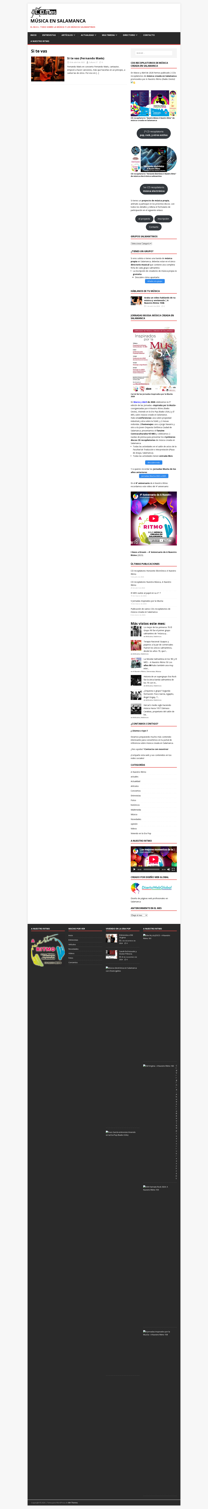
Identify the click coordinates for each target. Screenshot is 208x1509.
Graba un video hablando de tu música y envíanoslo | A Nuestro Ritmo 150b (159, 300)
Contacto (149, 35)
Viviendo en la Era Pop (141, 833)
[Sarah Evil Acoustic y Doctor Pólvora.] (111, 957)
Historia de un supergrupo (155, 676)
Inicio (33, 35)
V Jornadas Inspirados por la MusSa (147, 601)
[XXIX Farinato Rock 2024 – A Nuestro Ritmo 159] (159, 1189)
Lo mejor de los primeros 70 (157, 627)
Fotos (133, 800)
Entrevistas (49, 35)
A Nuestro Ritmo (40, 41)
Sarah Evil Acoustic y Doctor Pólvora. (128, 952)
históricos (157, 636)
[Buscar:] (154, 53)
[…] (97, 73)
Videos (134, 828)
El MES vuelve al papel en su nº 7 (146, 593)
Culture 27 (93, 62)
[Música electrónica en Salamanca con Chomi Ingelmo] (121, 971)
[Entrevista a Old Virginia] (111, 941)
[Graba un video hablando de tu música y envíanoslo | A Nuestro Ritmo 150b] (136, 303)
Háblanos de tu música (145, 291)
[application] (154, 859)
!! (156, 749)
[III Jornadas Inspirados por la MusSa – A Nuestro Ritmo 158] (159, 1334)
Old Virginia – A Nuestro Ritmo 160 (176, 1096)
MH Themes (73, 1502)
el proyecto (144, 218)
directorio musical (140, 264)
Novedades (136, 819)
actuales (134, 776)
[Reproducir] (134, 869)
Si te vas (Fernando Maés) (85, 58)
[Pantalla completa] (173, 869)
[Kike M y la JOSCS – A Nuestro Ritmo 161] (159, 938)
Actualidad (87, 35)
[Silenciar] (168, 869)
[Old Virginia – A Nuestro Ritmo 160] (158, 1066)
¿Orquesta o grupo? (153, 690)
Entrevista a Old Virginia (126, 936)
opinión (134, 824)
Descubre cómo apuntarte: (147, 277)
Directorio (129, 35)
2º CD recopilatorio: (154, 133)
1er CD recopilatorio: (154, 189)
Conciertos (136, 790)
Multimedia (108, 35)
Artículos (67, 35)
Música (158, 671)
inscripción (163, 218)
